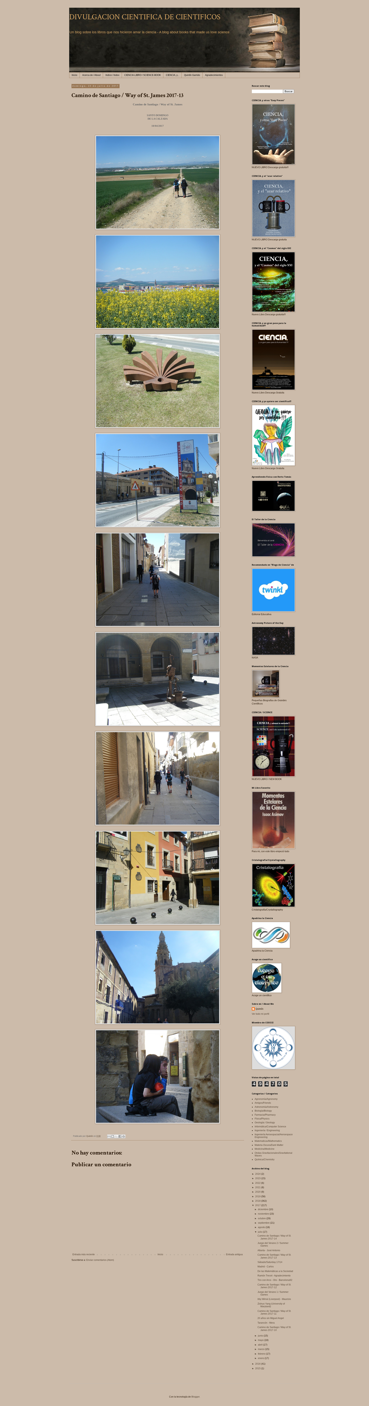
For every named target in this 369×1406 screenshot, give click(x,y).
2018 (258, 1201)
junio (261, 1335)
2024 (258, 1174)
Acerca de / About (91, 75)
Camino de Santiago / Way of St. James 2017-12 (274, 1286)
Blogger (195, 1396)
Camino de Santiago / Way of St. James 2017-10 (274, 1328)
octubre (262, 1218)
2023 (258, 1178)
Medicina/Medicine (264, 1149)
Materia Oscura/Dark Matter (269, 1145)
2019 (258, 1196)
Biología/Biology (263, 1110)
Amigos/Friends (263, 1103)
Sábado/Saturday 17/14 (270, 1262)
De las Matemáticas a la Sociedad (275, 1271)
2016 (258, 1363)
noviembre (264, 1213)
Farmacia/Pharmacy (265, 1114)
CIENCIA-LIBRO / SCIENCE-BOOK (142, 75)
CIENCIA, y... (172, 75)
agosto (262, 1227)
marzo (261, 1349)
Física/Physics (262, 1118)
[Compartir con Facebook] (120, 1136)
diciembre (263, 1209)
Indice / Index (112, 75)
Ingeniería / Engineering (267, 1130)
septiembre (264, 1223)
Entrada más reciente (83, 1254)
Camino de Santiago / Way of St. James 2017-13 (274, 1256)
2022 (258, 1183)
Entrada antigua (234, 1254)
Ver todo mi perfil (260, 1014)
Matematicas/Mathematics (268, 1141)
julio (260, 1232)
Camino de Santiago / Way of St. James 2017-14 (274, 1237)
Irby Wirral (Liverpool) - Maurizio (274, 1299)
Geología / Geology (265, 1122)
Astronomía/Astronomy (266, 1107)
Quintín (259, 1009)
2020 (258, 1192)
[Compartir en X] (116, 1136)
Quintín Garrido (192, 75)
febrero (262, 1353)
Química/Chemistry (264, 1159)
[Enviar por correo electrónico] (109, 1136)
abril (260, 1344)
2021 (258, 1187)
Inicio (74, 75)
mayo (261, 1340)
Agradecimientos (214, 75)
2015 (258, 1368)
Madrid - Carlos (266, 1266)
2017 (258, 1205)
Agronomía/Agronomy (266, 1099)
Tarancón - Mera (266, 1322)
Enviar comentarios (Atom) (100, 1260)
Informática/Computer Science (270, 1126)
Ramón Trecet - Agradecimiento (274, 1275)
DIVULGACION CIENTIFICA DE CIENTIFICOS (144, 17)
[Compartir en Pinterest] (123, 1136)
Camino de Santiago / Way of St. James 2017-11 (274, 1312)
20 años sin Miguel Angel (271, 1318)
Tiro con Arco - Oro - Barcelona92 (275, 1280)
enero (261, 1358)
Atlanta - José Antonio (269, 1250)
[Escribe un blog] (113, 1136)
